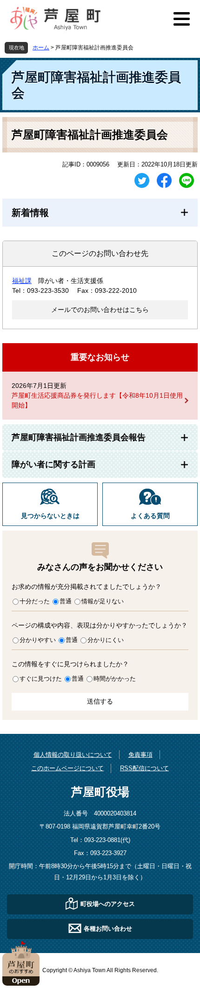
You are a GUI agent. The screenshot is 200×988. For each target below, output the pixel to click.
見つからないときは (50, 515)
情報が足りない (102, 601)
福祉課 (22, 280)
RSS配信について (144, 768)
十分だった (35, 601)
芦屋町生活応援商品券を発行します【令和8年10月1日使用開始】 (97, 400)
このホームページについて (67, 768)
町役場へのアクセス (107, 903)
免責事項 (140, 754)
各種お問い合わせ (108, 928)
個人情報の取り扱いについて (72, 754)
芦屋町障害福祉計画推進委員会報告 (79, 437)
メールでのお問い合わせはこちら (100, 309)
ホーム (41, 47)
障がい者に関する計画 (53, 464)
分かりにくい (105, 639)
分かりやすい (38, 639)
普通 (66, 601)
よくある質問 (150, 515)
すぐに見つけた (41, 678)
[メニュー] (181, 19)
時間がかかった (114, 678)
